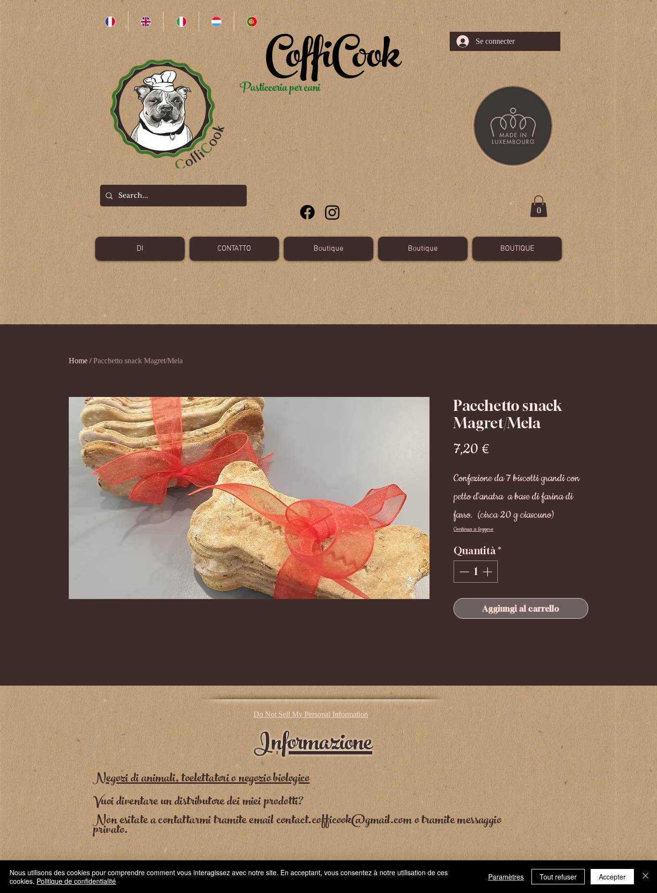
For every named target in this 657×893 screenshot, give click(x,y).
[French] (110, 22)
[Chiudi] (645, 876)
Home (78, 361)
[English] (146, 22)
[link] (539, 206)
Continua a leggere (473, 529)
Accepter (612, 876)
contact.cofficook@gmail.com (344, 821)
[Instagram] (332, 212)
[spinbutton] (475, 571)
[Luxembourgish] (216, 22)
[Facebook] (307, 212)
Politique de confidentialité (76, 881)
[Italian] (181, 22)
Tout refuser (558, 876)
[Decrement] (463, 571)
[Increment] (488, 571)
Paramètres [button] (506, 876)
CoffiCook (332, 60)
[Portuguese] (251, 22)
